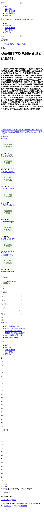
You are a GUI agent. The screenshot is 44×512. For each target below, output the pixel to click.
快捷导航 (4, 322)
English (3, 38)
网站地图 (7, 506)
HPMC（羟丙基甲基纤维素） (16, 328)
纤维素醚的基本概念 (13, 326)
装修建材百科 (10, 30)
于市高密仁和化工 (8, 205)
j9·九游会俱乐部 (7, 44)
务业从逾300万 (6, 155)
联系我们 (8, 32)
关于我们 (8, 25)
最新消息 (4, 138)
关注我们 (4, 136)
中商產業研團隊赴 (8, 172)
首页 (7, 23)
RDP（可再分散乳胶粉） (14, 335)
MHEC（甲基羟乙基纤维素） (16, 333)
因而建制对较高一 (8, 255)
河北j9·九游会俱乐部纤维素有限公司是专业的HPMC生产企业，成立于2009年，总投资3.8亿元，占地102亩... (21, 132)
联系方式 (4, 486)
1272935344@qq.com (8, 281)
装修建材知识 (10, 28)
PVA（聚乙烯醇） (12, 337)
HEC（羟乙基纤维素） (13, 331)
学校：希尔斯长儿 (8, 188)
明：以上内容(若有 (8, 238)
